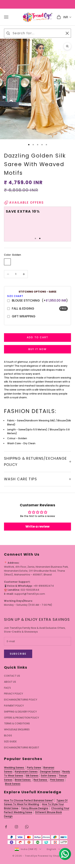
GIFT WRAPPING (23, 316)
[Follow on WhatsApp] (27, 827)
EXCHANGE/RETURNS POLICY (20, 699)
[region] (37, 222)
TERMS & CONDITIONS (17, 723)
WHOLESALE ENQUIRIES (17, 729)
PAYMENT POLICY (14, 705)
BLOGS (8, 735)
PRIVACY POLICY (13, 693)
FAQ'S (7, 687)
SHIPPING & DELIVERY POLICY (20, 711)
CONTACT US (12, 675)
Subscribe (18, 653)
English (51, 849)
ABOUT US (10, 681)
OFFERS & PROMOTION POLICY (21, 717)
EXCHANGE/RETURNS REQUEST (21, 747)
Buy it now (37, 349)
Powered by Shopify (50, 855)
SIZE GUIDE (10, 741)
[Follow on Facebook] (6, 827)
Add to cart (37, 337)
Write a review (37, 526)
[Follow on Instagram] (16, 827)
